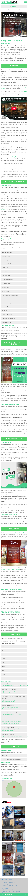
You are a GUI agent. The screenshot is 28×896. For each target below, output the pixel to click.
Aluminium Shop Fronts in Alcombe (11, 891)
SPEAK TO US (14, 634)
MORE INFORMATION (14, 439)
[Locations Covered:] (1, 2)
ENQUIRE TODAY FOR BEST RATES (14, 343)
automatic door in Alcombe (18, 532)
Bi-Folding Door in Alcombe (9, 884)
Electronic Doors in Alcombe (9, 882)
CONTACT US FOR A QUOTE (14, 182)
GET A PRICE (14, 529)
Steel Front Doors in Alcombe (10, 885)
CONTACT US (14, 746)
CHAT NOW (14, 66)
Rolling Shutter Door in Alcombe (9, 887)
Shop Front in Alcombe (7, 879)
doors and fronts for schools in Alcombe (10, 569)
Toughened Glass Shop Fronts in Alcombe (13, 889)
